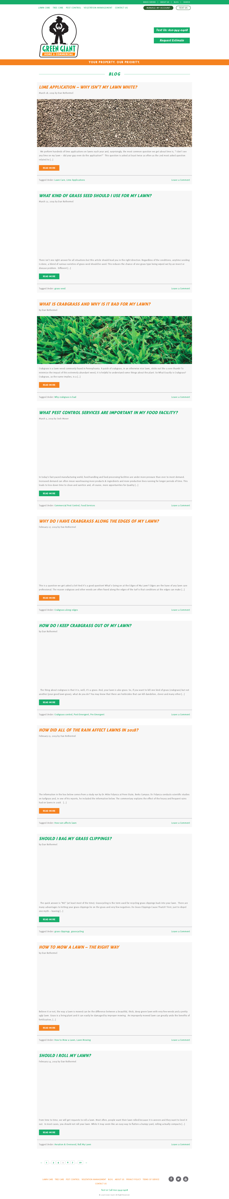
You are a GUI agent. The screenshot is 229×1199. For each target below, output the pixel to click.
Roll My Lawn (84, 1144)
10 (80, 1162)
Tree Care (58, 8)
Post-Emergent (81, 714)
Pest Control (73, 8)
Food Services (88, 505)
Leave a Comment (180, 180)
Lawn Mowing (84, 1040)
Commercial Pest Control (67, 505)
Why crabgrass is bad (65, 397)
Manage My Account (158, 8)
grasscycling (77, 931)
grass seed (59, 288)
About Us (164, 2)
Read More (49, 168)
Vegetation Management (98, 8)
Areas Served (149, 2)
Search (186, 2)
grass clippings (62, 931)
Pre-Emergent (97, 714)
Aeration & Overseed (65, 1144)
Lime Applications (76, 180)
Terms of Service (151, 1179)
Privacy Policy (133, 1179)
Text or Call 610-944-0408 (114, 1190)
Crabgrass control (63, 714)
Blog (176, 2)
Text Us (183, 8)
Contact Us (121, 8)
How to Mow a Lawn (64, 1040)
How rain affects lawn (65, 823)
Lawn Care (44, 8)
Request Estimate (172, 40)
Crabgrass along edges (66, 610)
